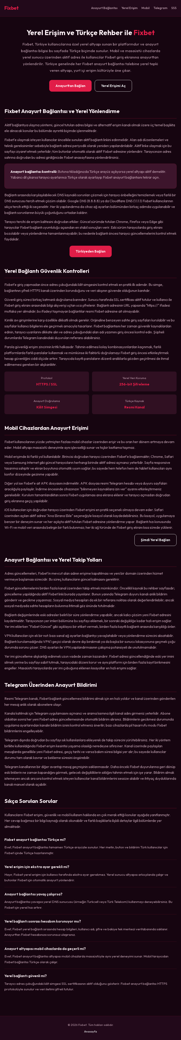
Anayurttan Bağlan (70, 86)
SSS (174, 8)
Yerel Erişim (129, 8)
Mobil (145, 8)
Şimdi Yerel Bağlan (155, 540)
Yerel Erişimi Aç (113, 86)
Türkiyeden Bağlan (91, 251)
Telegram (160, 8)
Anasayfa (90, 1031)
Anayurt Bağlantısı (104, 8)
